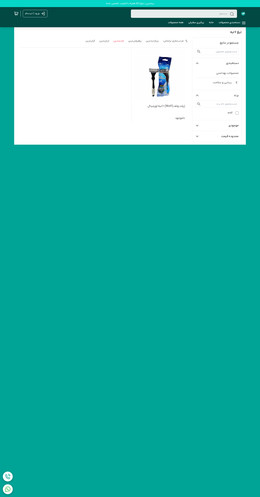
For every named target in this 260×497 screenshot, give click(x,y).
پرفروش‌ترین (134, 41)
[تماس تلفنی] (8, 476)
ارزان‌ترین (104, 41)
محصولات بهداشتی (227, 73)
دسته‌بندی (232, 63)
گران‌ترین (90, 41)
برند (236, 95)
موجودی (234, 125)
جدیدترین (118, 41)
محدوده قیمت (230, 136)
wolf (230, 113)
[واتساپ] (8, 489)
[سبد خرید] (16, 13)
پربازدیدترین (152, 41)
